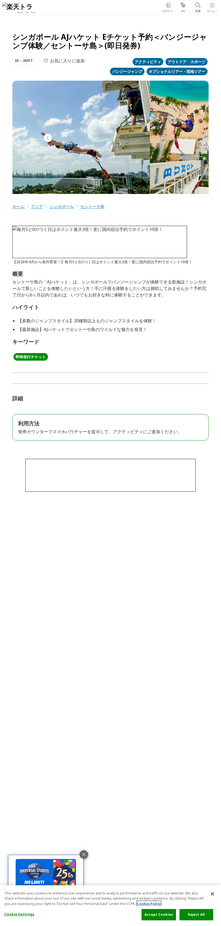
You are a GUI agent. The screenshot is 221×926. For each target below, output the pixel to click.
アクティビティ (148, 61)
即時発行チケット (31, 356)
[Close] (212, 894)
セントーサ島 (92, 206)
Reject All (196, 914)
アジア (37, 206)
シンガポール (62, 206)
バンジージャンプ (127, 71)
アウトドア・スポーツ (186, 61)
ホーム (18, 206)
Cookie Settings (19, 914)
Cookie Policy (149, 903)
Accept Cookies (158, 914)
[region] (110, 905)
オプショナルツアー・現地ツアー (177, 71)
